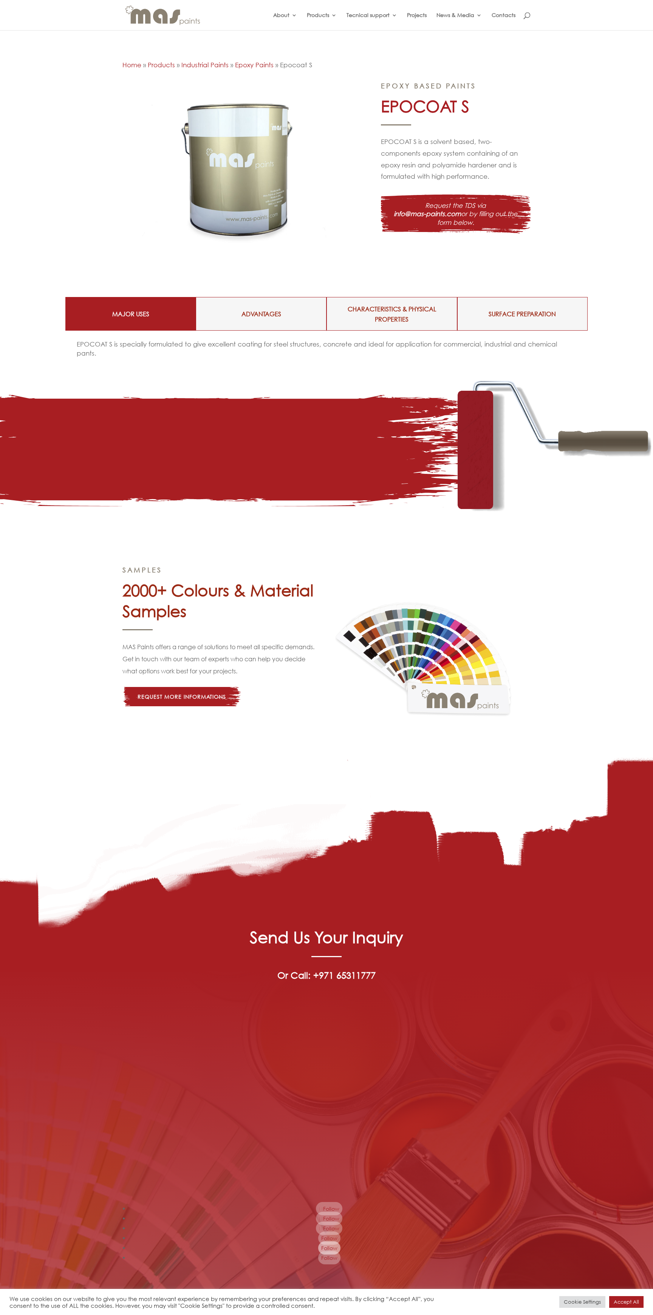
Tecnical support (368, 15)
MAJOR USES (130, 314)
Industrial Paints (205, 65)
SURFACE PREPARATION (522, 314)
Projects (417, 15)
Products (318, 15)
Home (131, 65)
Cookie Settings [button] (582, 1302)
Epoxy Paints (254, 65)
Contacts (503, 15)
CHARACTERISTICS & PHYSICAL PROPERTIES (392, 314)
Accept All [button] (626, 1302)
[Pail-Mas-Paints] (240, 250)
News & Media (455, 15)
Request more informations (182, 696)
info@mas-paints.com (427, 214)
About (281, 15)
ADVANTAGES (261, 314)
